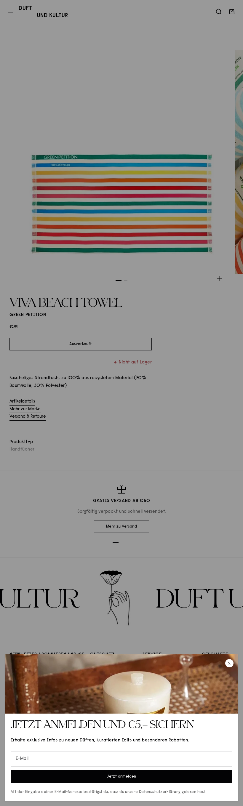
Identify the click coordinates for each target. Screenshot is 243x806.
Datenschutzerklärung (160, 792)
